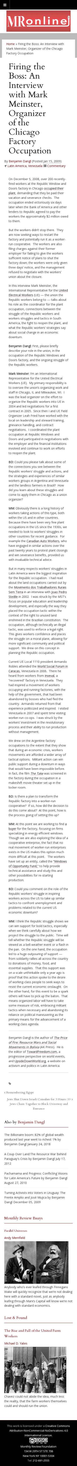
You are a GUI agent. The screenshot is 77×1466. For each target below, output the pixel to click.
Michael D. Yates (15, 1343)
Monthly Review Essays (23, 1218)
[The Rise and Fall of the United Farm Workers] (35, 1370)
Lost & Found (15, 1317)
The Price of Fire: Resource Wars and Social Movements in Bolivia (38, 1042)
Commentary (56, 166)
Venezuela (35, 166)
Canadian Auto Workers (43, 541)
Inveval (49, 676)
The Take (36, 773)
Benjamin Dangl (20, 161)
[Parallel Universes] (36, 1262)
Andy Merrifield (14, 1238)
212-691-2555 (41, 1460)
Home (10, 44)
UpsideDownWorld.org (30, 1061)
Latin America (17, 166)
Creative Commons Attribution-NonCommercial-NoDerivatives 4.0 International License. (39, 1430)
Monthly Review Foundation (38, 1446)
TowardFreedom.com (42, 1052)
